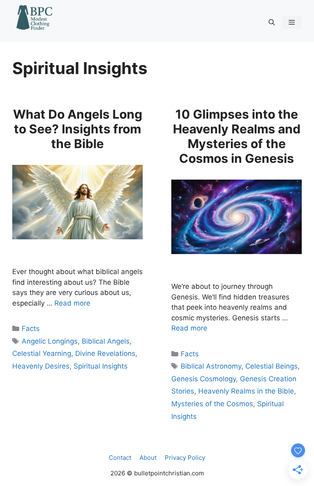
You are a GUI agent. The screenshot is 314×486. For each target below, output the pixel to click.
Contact (120, 457)
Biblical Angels (106, 341)
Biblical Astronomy (211, 366)
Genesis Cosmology (203, 379)
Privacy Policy (185, 457)
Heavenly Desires (41, 366)
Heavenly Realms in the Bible (246, 391)
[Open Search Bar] (271, 22)
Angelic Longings (50, 341)
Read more (72, 303)
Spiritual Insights (101, 366)
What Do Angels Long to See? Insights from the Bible (77, 129)
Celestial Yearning (41, 353)
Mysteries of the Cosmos (212, 404)
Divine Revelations (105, 353)
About (148, 457)
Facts (31, 328)
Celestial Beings (271, 366)
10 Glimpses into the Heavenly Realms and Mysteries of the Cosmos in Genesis (237, 136)
